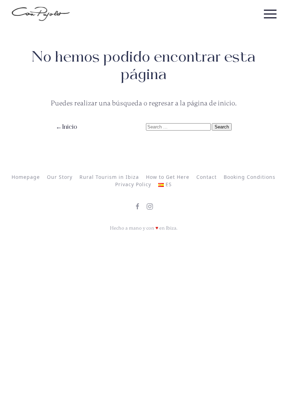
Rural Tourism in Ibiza (109, 177)
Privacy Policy (133, 184)
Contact (206, 177)
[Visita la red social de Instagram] (149, 206)
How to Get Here (167, 177)
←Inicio (66, 126)
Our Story (59, 177)
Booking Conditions (249, 177)
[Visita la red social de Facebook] (137, 206)
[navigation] (40, 14)
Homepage (26, 177)
